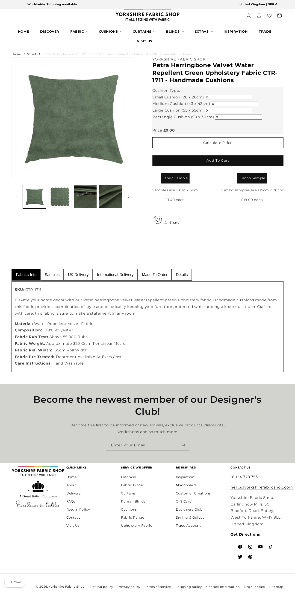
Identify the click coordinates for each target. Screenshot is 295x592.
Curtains (128, 493)
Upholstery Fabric (136, 526)
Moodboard (186, 485)
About (71, 485)
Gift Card (184, 501)
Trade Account (188, 526)
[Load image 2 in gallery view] (59, 196)
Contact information (223, 587)
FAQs (71, 501)
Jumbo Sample (252, 178)
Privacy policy (129, 587)
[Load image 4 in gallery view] (110, 196)
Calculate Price (218, 143)
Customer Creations (193, 493)
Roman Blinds (133, 501)
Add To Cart (217, 160)
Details (182, 275)
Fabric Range (132, 517)
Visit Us (73, 526)
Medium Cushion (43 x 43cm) (181, 103)
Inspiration (185, 477)
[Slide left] (17, 197)
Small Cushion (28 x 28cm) (178, 97)
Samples (52, 275)
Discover (128, 477)
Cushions (129, 509)
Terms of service (158, 587)
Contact (73, 517)
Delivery (73, 493)
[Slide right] (129, 197)
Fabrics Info (26, 275)
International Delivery (115, 275)
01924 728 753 (244, 477)
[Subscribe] (184, 445)
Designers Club (189, 509)
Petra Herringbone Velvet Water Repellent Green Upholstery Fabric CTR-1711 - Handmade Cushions (117, 54)
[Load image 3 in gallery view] (85, 196)
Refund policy (101, 587)
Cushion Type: (166, 90)
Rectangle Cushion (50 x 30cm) (183, 117)
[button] (79, 31)
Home (16, 54)
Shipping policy (189, 587)
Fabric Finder (132, 485)
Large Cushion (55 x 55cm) (178, 110)
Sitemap (276, 587)
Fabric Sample (175, 178)
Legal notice (254, 587)
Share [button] (175, 222)
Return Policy (78, 509)
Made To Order (155, 275)
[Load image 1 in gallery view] (34, 196)
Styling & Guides (190, 517)
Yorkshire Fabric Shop (67, 586)
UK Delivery (78, 275)
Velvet (31, 54)
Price (157, 130)
